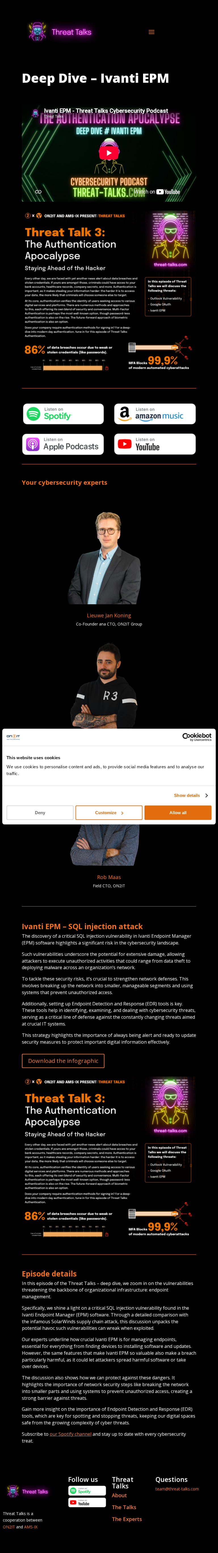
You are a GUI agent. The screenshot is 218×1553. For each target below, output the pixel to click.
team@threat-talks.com (177, 1489)
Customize (105, 812)
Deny (40, 812)
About (119, 1495)
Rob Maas (109, 877)
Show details (187, 795)
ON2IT (9, 1526)
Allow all (177, 812)
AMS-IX (30, 1526)
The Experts (127, 1519)
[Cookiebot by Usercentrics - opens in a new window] (186, 737)
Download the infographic (63, 1061)
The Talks (124, 1507)
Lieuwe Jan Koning (109, 615)
